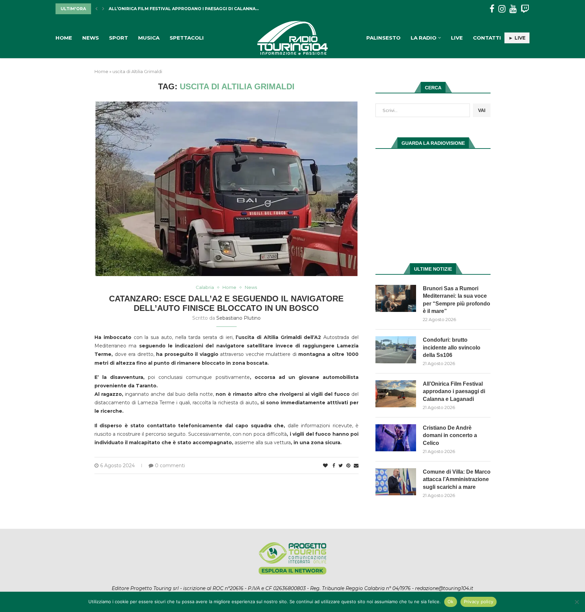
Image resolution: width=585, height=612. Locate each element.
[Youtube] (513, 9)
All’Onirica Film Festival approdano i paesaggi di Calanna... (184, 8)
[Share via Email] (356, 465)
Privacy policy (479, 601)
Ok (451, 601)
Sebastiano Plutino (238, 318)
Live (457, 38)
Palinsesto (383, 38)
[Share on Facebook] (333, 465)
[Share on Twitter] (341, 465)
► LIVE (516, 38)
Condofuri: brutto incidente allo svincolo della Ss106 (451, 347)
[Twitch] (524, 9)
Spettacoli (187, 38)
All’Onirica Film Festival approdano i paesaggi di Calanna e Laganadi (454, 391)
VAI (481, 110)
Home (64, 38)
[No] (576, 601)
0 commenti (170, 465)
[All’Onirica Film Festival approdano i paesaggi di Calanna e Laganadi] (395, 393)
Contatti (487, 38)
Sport (118, 38)
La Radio (423, 38)
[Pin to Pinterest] (348, 465)
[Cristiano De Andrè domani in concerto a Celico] (395, 437)
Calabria (205, 287)
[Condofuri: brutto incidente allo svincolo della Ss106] (395, 349)
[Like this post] (325, 465)
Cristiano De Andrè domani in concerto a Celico (450, 435)
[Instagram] (502, 9)
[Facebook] (492, 9)
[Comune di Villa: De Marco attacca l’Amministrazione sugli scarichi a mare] (395, 481)
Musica (148, 38)
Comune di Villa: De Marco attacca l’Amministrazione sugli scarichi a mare (457, 479)
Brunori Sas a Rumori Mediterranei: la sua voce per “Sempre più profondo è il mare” (456, 300)
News (90, 38)
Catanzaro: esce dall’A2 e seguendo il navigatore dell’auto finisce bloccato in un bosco (226, 303)
